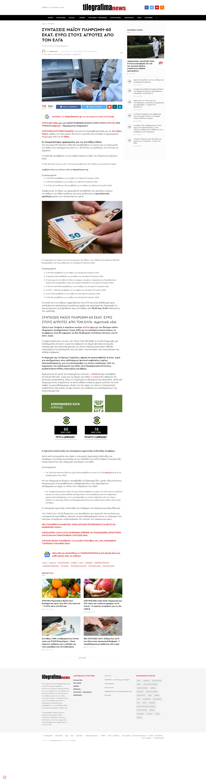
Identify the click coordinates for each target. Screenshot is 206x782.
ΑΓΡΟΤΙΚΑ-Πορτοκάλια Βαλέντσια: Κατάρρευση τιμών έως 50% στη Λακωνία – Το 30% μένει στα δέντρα (61, 603)
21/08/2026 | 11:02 (48, 649)
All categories (48, 735)
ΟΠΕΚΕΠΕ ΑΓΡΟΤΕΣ (102, 562)
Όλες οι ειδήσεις (113, 735)
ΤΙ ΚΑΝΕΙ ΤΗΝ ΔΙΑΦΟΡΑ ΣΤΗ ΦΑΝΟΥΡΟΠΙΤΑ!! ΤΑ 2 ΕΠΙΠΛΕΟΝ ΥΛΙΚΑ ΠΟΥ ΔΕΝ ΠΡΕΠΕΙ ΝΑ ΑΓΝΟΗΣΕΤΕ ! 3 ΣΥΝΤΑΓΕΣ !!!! (148, 91)
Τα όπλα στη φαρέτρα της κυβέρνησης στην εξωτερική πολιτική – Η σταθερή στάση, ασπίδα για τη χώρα (147, 116)
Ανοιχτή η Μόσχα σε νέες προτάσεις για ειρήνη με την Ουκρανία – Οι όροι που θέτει (147, 141)
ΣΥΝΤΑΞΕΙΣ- (47, 131)
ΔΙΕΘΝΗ (82, 17)
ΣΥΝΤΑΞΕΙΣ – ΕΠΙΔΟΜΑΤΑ (97, 17)
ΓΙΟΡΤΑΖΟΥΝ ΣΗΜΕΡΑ (150, 684)
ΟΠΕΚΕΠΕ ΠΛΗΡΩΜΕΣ (50, 566)
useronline (79, 735)
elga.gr (56, 126)
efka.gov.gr (59, 123)
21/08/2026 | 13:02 (90, 612)
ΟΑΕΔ (144, 702)
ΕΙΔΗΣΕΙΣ (140, 691)
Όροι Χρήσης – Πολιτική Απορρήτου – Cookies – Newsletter (142, 735)
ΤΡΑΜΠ (157, 713)
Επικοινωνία (109, 687)
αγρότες (52, 562)
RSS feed (108, 695)
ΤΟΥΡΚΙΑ (149, 713)
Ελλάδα (156, 695)
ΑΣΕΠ (139, 684)
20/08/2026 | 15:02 (90, 647)
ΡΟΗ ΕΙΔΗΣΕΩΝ (159, 738)
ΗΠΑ (138, 699)
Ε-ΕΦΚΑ (74, 562)
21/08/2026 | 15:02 (48, 609)
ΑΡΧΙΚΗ (50, 17)
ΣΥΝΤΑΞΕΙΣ (47, 123)
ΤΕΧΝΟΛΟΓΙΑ (129, 17)
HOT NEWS (51, 23)
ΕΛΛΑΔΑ (72, 17)
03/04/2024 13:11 (66, 51)
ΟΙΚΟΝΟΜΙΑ (77, 695)
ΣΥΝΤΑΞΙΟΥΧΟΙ (108, 566)
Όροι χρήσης (109, 683)
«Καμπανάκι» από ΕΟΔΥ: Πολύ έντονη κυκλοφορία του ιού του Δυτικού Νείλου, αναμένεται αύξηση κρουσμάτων (140, 66)
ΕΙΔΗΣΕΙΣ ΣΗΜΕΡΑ (152, 691)
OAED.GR (146, 680)
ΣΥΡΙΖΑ (152, 710)
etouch (73, 740)
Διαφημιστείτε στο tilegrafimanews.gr (118, 691)
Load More (82, 658)
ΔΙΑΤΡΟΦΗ (148, 17)
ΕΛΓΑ (86, 327)
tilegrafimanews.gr (56, 740)
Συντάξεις (65, 566)
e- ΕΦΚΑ (65, 137)
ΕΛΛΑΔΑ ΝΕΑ (60, 17)
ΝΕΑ (138, 702)
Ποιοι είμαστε (146, 738)
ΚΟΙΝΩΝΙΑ (77, 689)
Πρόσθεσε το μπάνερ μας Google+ (117, 680)
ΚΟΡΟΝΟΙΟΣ (146, 699)
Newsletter (59, 735)
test (72, 735)
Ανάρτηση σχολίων (91, 735)
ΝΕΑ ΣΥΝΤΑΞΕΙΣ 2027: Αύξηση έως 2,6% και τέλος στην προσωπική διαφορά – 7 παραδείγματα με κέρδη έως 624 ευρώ (102, 641)
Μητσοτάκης (157, 699)
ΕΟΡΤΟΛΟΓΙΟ (141, 695)
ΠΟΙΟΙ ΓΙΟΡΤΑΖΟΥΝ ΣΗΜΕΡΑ (146, 706)
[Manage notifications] (4, 777)
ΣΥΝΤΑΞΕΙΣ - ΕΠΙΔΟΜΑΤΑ (72, 54)
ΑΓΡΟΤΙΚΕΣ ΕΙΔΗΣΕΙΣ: (63, 131)
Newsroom (53, 51)
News (45, 562)
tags (66, 735)
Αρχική (44, 23)
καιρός (139, 717)
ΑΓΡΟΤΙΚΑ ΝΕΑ (115, 17)
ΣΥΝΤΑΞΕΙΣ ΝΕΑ (94, 566)
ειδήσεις (62, 170)
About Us (108, 676)
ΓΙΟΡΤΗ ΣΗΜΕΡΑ (142, 688)
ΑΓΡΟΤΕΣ (110, 123)
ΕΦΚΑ (150, 695)
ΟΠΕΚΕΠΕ (88, 562)
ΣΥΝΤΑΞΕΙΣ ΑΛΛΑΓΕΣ (78, 566)
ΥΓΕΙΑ (139, 17)
